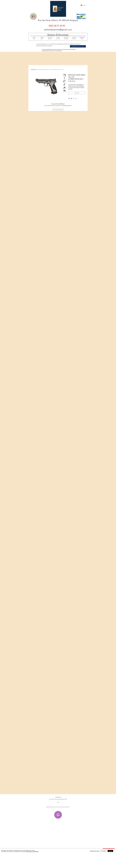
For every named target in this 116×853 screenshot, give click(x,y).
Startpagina (33, 69)
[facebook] (58, 802)
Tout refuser (103, 851)
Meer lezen (70, 88)
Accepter (110, 851)
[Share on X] (76, 98)
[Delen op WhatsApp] (73, 98)
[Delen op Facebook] (69, 98)
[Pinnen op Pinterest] (71, 98)
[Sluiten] (114, 851)
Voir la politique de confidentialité (32, 851)
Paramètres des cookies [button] (94, 851)
